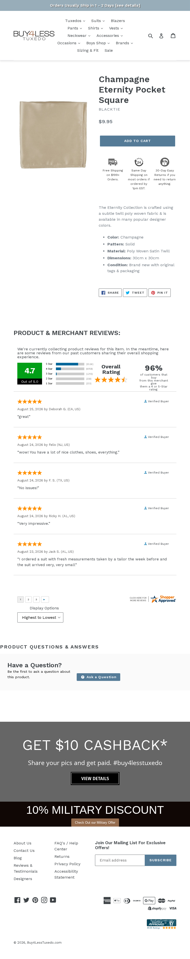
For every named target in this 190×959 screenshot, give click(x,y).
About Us (22, 843)
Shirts (94, 28)
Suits (96, 20)
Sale (109, 50)
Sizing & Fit (87, 50)
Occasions (67, 43)
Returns (62, 856)
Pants (73, 28)
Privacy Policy (67, 864)
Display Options (44, 608)
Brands (123, 43)
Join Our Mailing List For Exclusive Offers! (130, 845)
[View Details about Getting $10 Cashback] (95, 783)
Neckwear (78, 35)
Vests (114, 28)
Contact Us (24, 850)
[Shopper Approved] (161, 927)
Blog (18, 858)
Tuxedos (74, 20)
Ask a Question (101, 677)
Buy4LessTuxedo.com (44, 942)
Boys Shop (96, 43)
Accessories (108, 35)
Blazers (118, 20)
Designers (23, 878)
